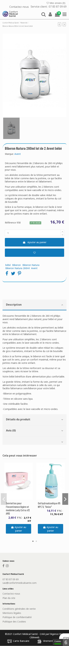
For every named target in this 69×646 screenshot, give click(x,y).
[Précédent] (60, 24)
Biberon (16, 265)
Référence (10, 222)
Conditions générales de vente (19, 608)
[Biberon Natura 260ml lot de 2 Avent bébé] (34, 75)
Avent (17, 153)
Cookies (57, 641)
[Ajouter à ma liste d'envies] (34, 253)
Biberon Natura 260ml (17, 268)
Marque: (9, 153)
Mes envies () (57, 3)
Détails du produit (18, 419)
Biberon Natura (30, 265)
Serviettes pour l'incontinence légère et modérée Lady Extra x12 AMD (18, 508)
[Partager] (7, 273)
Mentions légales (12, 613)
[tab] (34, 305)
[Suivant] (64, 24)
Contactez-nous (19, 6)
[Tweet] (13, 273)
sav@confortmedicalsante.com (20, 582)
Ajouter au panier (36, 242)
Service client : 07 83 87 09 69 (48, 6)
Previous (4, 499)
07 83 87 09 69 (11, 579)
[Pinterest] (19, 273)
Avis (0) (11, 430)
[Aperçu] (21, 498)
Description (14, 304)
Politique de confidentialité (17, 617)
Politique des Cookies (14, 621)
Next (65, 499)
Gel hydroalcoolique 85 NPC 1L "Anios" (49, 504)
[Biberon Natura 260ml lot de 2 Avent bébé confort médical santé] (11, 128)
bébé (8, 265)
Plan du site (9, 598)
